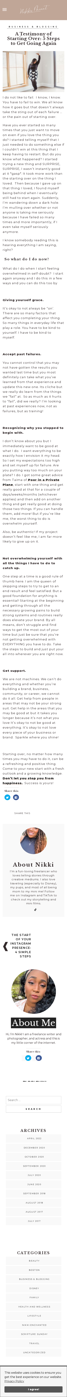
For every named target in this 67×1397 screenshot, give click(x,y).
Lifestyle (34, 1316)
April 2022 (34, 1138)
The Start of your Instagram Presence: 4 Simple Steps (20, 945)
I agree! (33, 1389)
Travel (34, 1343)
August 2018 (34, 1202)
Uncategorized (34, 1352)
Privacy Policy (14, 1381)
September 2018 (34, 1193)
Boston (34, 1270)
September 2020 (34, 1166)
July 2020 (34, 1175)
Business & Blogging (33, 27)
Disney (34, 1288)
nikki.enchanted (34, 1325)
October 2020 (34, 1157)
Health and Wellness (34, 1306)
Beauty (34, 1261)
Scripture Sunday (34, 1334)
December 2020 (34, 1147)
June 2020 (34, 1184)
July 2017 (34, 1221)
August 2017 (34, 1212)
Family (34, 1297)
